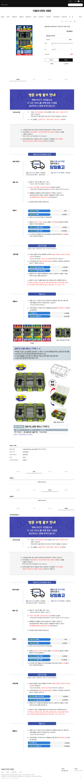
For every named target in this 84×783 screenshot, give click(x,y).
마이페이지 (70, 1)
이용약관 (7, 772)
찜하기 (52, 63)
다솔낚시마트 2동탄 (42, 10)
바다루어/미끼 (64, 16)
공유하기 (66, 63)
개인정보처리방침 (14, 772)
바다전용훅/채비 (56, 16)
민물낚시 (2, 16)
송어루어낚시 (41, 16)
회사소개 (2, 772)
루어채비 (35, 16)
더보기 (80, 16)
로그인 (82, 1)
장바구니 (77, 1)
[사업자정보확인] (14, 776)
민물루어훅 (21, 16)
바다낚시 (8, 16)
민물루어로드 (14, 16)
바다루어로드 (48, 16)
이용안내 (20, 772)
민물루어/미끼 (28, 16)
